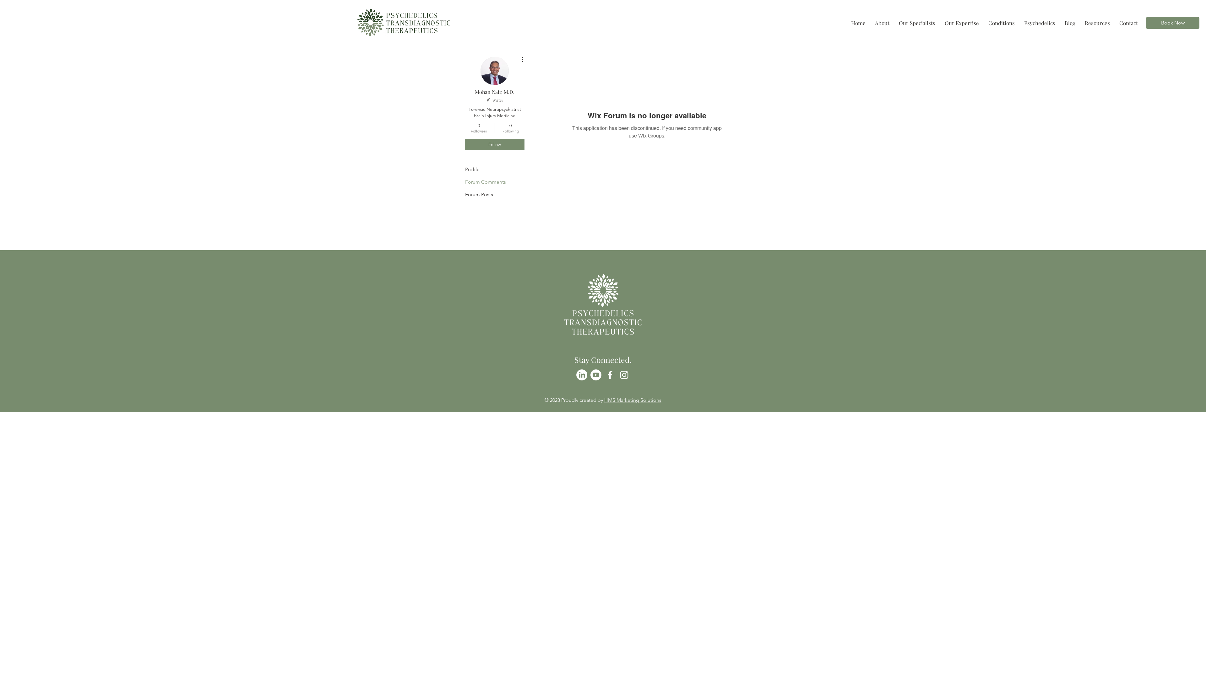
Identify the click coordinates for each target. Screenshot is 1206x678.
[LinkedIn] (581, 374)
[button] (1001, 23)
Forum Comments (485, 182)
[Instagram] (624, 374)
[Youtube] (595, 374)
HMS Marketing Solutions (632, 400)
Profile (472, 169)
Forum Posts (479, 194)
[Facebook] (610, 374)
